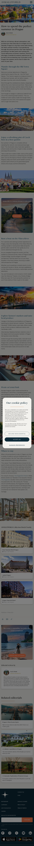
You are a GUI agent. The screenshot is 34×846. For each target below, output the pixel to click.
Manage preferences (17, 445)
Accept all (17, 439)
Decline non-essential (17, 434)
